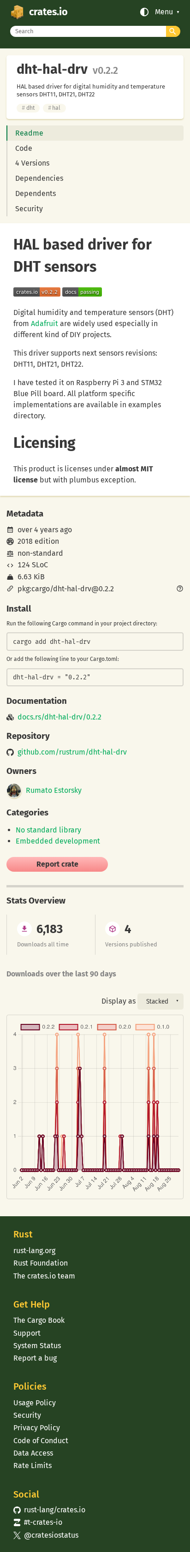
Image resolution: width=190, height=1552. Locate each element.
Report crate (57, 864)
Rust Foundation (40, 1263)
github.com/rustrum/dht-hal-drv (72, 752)
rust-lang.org (34, 1250)
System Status (37, 1345)
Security (29, 208)
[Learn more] (180, 589)
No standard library (48, 830)
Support (27, 1333)
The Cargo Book (39, 1320)
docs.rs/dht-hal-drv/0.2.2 (59, 717)
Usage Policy (34, 1402)
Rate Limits (32, 1465)
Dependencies (39, 178)
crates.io (48, 12)
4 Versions (32, 163)
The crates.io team (44, 1276)
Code (23, 148)
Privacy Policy (36, 1427)
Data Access (33, 1453)
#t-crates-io (37, 1522)
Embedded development (58, 841)
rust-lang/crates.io (49, 1509)
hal (54, 107)
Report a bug (35, 1358)
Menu (164, 12)
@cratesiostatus (45, 1535)
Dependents (35, 193)
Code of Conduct (40, 1440)
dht (28, 107)
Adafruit (44, 323)
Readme (29, 133)
